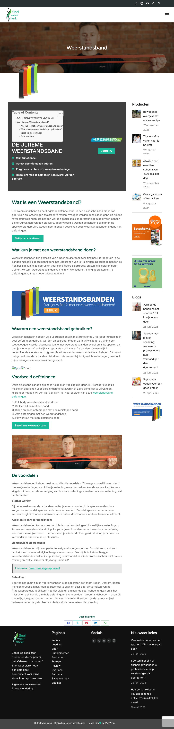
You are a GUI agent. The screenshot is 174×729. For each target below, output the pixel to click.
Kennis (56, 640)
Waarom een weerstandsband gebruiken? (41, 129)
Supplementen (60, 653)
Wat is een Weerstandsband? (33, 122)
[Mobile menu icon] (167, 15)
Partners (57, 674)
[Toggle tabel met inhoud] (59, 113)
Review (56, 665)
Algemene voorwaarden (26, 684)
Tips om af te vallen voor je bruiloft (151, 140)
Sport (55, 648)
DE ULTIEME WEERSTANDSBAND (35, 118)
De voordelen (27, 136)
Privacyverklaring (22, 688)
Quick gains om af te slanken (152, 196)
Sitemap (57, 682)
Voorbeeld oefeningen (31, 133)
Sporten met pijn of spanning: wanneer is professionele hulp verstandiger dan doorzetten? (151, 350)
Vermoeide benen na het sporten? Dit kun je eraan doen (151, 313)
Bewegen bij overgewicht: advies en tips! (152, 116)
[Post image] (136, 114)
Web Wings (110, 723)
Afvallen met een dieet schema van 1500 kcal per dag (151, 169)
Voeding (57, 644)
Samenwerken (60, 678)
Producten (58, 657)
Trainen (56, 661)
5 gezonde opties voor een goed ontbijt (152, 383)
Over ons (57, 670)
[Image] (27, 81)
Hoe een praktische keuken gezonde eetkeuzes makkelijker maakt (144, 696)
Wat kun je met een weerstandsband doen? (42, 126)
